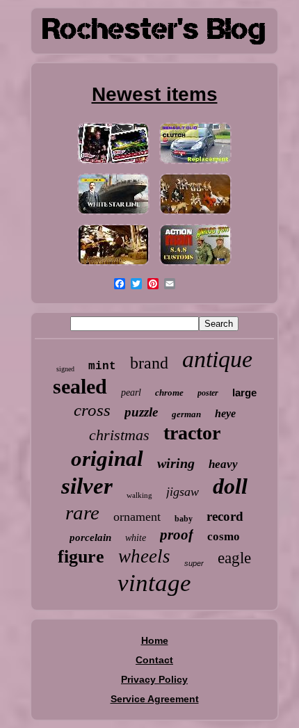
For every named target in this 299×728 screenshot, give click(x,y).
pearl (131, 392)
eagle (234, 558)
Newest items (155, 94)
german (186, 414)
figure (81, 557)
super (194, 563)
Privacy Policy (154, 679)
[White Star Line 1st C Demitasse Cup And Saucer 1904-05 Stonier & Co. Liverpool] (113, 214)
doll (230, 486)
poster (207, 393)
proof (176, 534)
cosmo (223, 536)
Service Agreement (155, 698)
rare (82, 512)
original (107, 458)
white (135, 538)
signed (65, 369)
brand (149, 363)
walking (139, 495)
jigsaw (182, 492)
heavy (223, 464)
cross (92, 410)
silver (87, 486)
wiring (176, 463)
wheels (144, 556)
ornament (137, 517)
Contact (154, 659)
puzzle (141, 412)
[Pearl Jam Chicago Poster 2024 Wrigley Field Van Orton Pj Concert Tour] (113, 164)
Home (154, 640)
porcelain (90, 537)
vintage (154, 583)
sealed (80, 386)
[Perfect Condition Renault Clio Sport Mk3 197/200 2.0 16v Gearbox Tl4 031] (195, 164)
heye (225, 413)
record (225, 516)
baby (184, 519)
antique (217, 359)
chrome (169, 392)
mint (102, 366)
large (244, 392)
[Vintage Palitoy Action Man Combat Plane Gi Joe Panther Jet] (195, 265)
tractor (191, 433)
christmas (119, 435)
